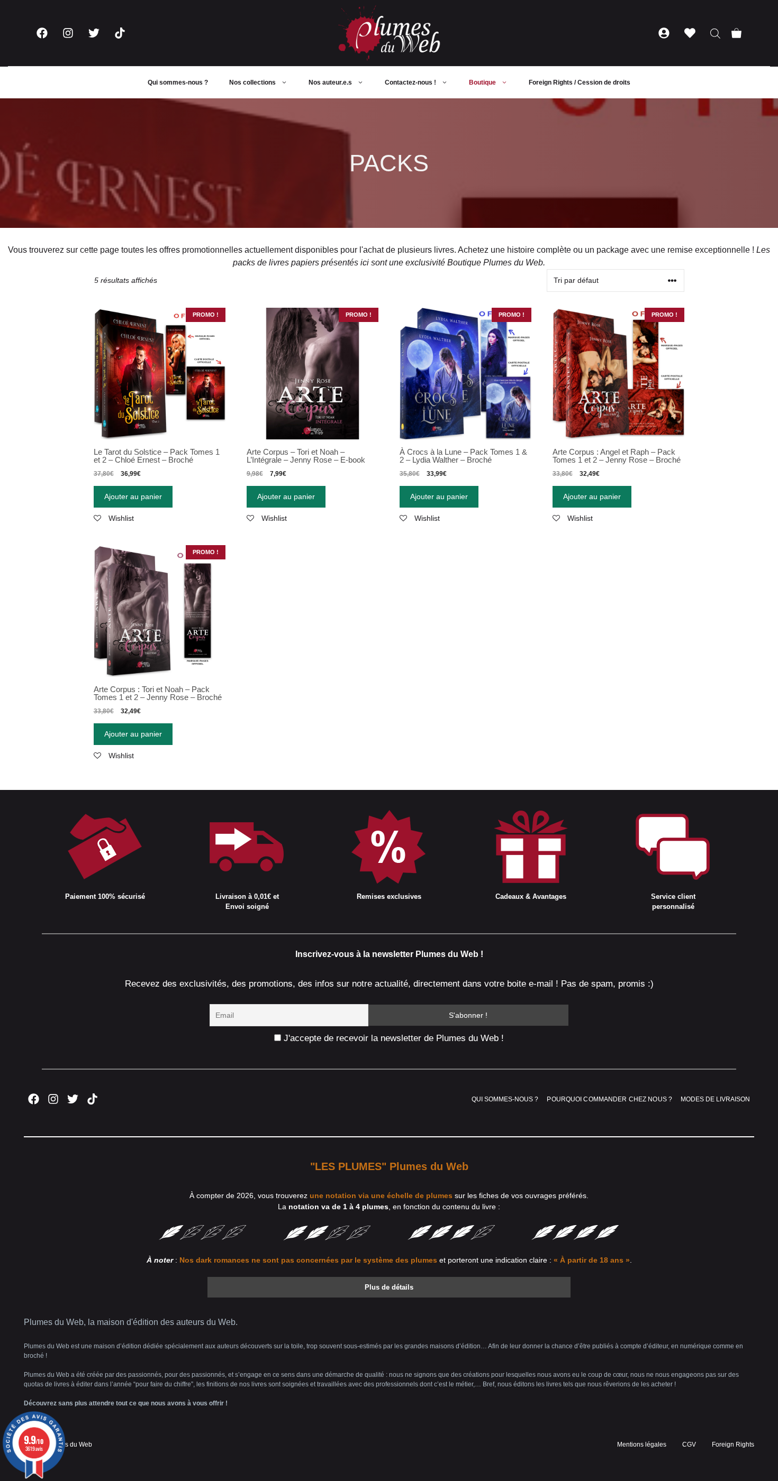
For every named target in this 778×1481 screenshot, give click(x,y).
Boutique (482, 82)
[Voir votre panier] (736, 33)
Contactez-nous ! (410, 82)
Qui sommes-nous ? (178, 82)
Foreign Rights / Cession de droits (579, 82)
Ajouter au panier (133, 496)
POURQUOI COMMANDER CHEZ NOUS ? (609, 1099)
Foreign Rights (733, 1444)
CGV (689, 1444)
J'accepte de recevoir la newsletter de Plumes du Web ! (392, 1038)
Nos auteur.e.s (330, 82)
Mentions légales (641, 1444)
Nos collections (252, 82)
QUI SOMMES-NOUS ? (505, 1099)
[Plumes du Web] (389, 33)
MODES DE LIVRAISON (715, 1099)
